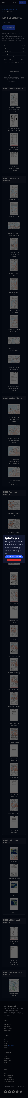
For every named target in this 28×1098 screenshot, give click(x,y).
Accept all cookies (14, 560)
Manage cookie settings (14, 556)
